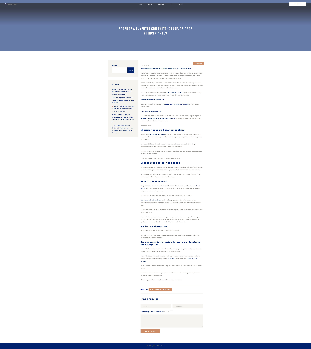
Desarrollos (161, 4)
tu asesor (171, 258)
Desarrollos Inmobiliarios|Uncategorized (160, 289)
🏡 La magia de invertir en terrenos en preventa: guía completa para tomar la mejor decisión (123, 108)
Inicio (140, 4)
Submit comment (150, 331)
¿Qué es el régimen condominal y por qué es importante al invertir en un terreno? (123, 100)
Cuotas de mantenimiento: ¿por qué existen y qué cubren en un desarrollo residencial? (122, 91)
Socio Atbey (297, 4)
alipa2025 (146, 65)
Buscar (114, 66)
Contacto (180, 4)
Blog (171, 4)
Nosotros (150, 4)
